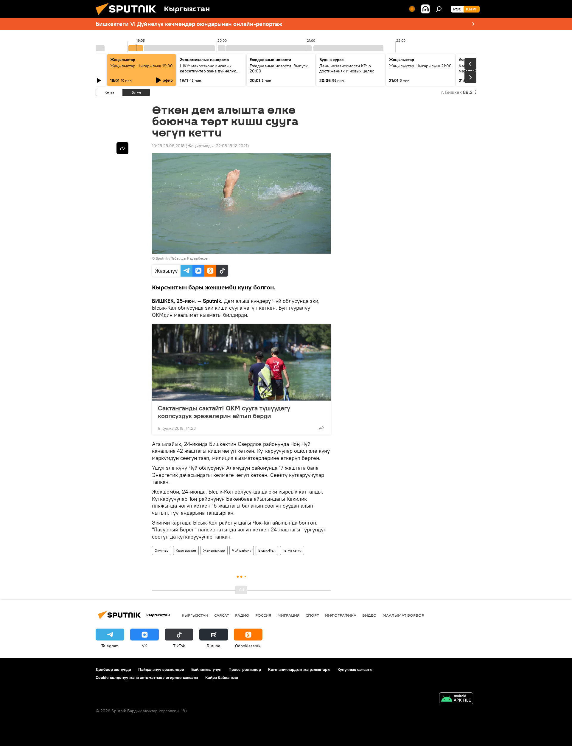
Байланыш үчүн (206, 669)
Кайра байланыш (221, 677)
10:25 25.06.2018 (168, 145)
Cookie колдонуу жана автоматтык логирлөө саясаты (147, 677)
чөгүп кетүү (292, 550)
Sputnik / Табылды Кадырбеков (182, 258)
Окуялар (162, 550)
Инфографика (340, 615)
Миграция (288, 615)
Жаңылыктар (214, 550)
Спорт (312, 615)
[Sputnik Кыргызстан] (128, 16)
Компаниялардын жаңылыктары (299, 669)
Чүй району (241, 550)
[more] (321, 428)
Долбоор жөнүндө (113, 669)
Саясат (221, 615)
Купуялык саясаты (355, 669)
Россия (263, 615)
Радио (242, 615)
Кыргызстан (186, 550)
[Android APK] (456, 699)
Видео (369, 615)
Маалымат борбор (403, 615)
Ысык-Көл (267, 550)
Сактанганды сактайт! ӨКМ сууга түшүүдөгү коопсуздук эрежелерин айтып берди (224, 412)
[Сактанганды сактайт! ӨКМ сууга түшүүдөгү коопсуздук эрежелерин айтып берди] (241, 362)
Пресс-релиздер (245, 669)
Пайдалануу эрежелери (161, 669)
